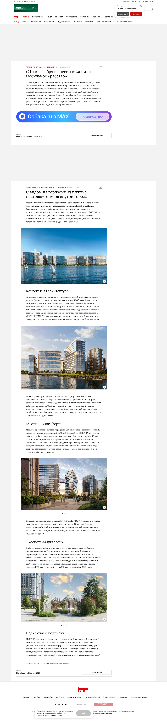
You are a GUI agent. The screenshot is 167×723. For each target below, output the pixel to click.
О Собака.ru (48, 697)
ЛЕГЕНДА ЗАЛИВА (36, 663)
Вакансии (60, 697)
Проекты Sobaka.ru (145, 1)
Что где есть (71, 17)
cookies (60, 715)
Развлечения (37, 17)
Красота (59, 17)
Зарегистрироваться (28, 1)
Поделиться (52, 67)
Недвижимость (64, 22)
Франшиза (122, 697)
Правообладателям (92, 697)
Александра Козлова (24, 136)
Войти (16, 1)
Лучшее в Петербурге (124, 22)
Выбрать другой (122, 14)
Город (26, 17)
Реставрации (49, 22)
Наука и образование (105, 22)
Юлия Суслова (21, 673)
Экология (84, 17)
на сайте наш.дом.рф (63, 663)
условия (40, 713)
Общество (78, 22)
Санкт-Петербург (128, 1)
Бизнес (25, 22)
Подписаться (39, 67)
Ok (83, 713)
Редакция (26, 697)
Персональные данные (139, 697)
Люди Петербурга (74, 697)
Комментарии (96, 135)
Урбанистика (36, 22)
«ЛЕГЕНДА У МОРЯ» (83, 215)
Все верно (136, 14)
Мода (49, 17)
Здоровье (97, 17)
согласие (52, 713)
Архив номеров (109, 697)
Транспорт (89, 22)
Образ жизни (111, 17)
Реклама (37, 697)
